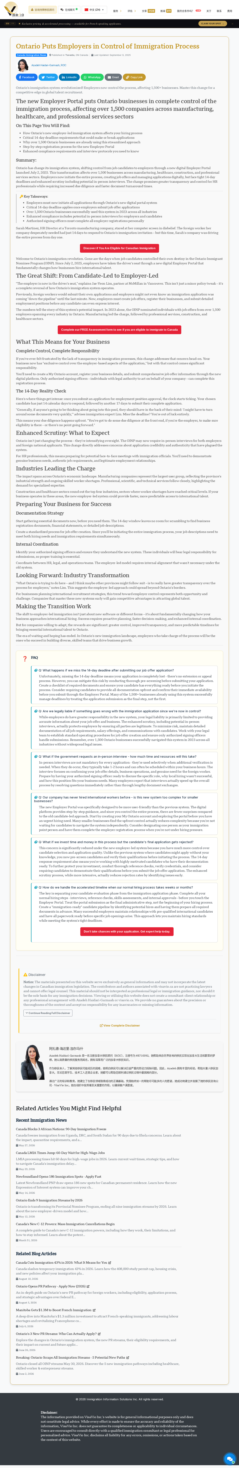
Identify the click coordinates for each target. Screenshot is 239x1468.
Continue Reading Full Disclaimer (49, 1013)
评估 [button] (130, 10)
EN (7, 23)
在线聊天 (70, 9)
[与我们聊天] (230, 1459)
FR (13, 23)
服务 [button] (115, 10)
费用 (229, 10)
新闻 (165, 10)
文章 (148, 10)
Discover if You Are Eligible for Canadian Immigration (119, 248)
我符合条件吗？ (189, 10)
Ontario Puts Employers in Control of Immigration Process (107, 46)
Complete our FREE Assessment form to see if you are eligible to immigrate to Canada (119, 329)
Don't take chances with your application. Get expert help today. (127, 931)
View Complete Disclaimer (121, 1025)
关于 (208, 10)
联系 (219, 10)
